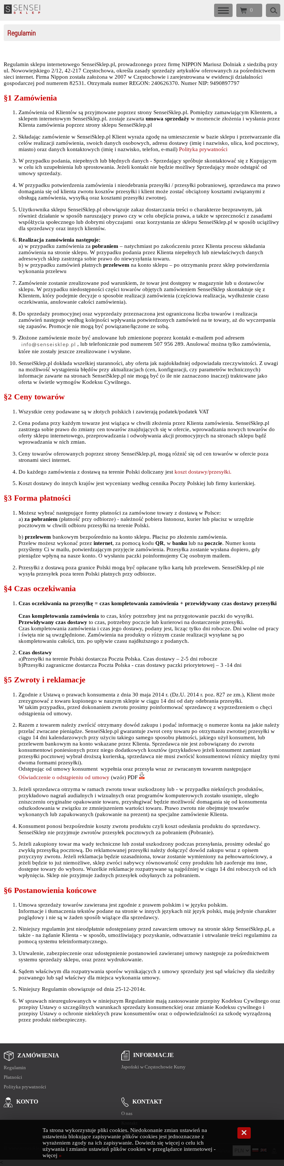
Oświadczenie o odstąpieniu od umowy (63, 777)
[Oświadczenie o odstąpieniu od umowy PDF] (142, 777)
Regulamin (21, 32)
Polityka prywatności (203, 149)
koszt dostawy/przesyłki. (203, 472)
